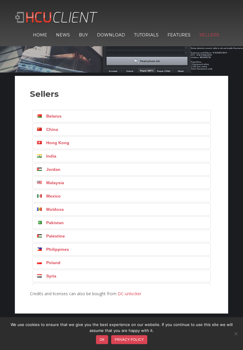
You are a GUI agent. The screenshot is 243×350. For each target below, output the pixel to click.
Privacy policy (129, 339)
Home (40, 35)
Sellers (209, 35)
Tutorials (146, 35)
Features (179, 35)
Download (111, 35)
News (63, 35)
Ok (102, 339)
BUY (83, 35)
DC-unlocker (129, 293)
